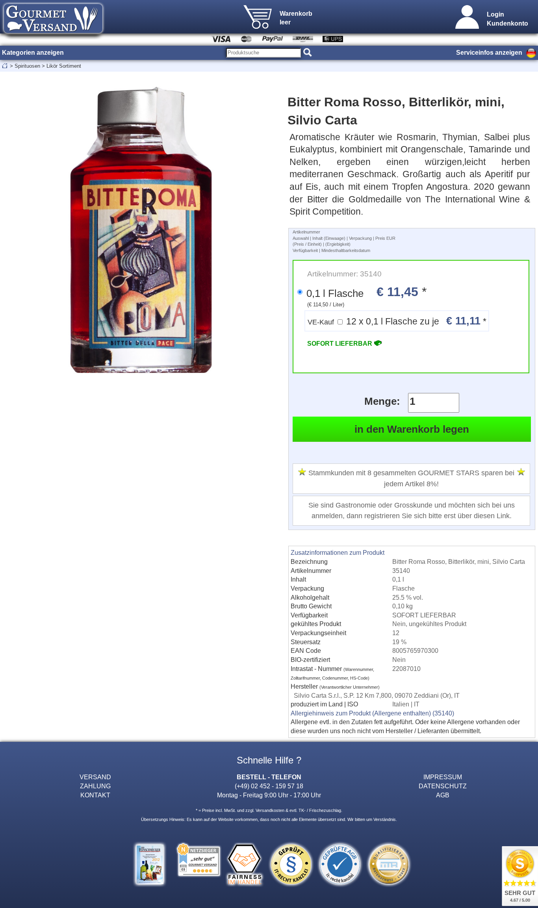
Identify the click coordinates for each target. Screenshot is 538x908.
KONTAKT (95, 795)
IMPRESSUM (442, 776)
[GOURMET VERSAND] (53, 37)
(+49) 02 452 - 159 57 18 (269, 785)
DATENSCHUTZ (443, 785)
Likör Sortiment (63, 66)
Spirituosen (27, 66)
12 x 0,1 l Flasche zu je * (397, 321)
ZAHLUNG (95, 785)
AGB (442, 795)
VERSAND (95, 776)
